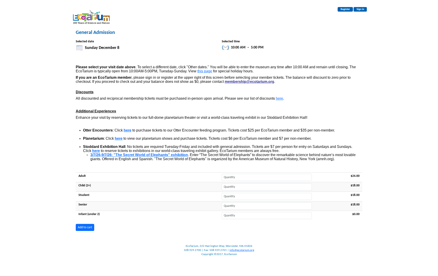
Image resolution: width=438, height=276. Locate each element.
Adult (82, 176)
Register (345, 9)
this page (204, 71)
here (279, 98)
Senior (82, 204)
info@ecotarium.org (241, 250)
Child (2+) (84, 185)
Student (83, 195)
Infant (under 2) (89, 214)
